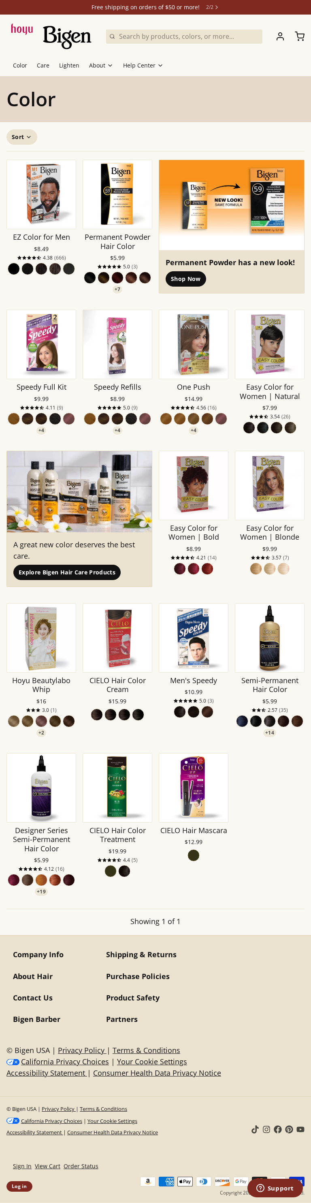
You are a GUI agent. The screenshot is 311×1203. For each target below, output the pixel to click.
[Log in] (277, 36)
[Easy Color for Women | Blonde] (270, 485)
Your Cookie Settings (152, 1061)
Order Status (81, 1166)
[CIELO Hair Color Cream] (117, 638)
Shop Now (186, 279)
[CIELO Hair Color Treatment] (117, 788)
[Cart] (296, 36)
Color (20, 65)
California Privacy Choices (65, 1061)
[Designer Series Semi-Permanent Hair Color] (41, 788)
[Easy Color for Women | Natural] (270, 344)
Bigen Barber (36, 1019)
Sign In (22, 1166)
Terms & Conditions (146, 1050)
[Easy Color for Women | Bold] (193, 485)
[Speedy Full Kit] (41, 344)
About (97, 65)
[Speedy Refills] (117, 344)
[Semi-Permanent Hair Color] (270, 638)
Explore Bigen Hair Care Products (67, 572)
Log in (19, 1186)
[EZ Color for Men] (41, 194)
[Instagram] (266, 1129)
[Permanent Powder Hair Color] (117, 194)
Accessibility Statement (46, 1073)
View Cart (47, 1166)
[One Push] (193, 344)
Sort (18, 137)
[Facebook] (278, 1129)
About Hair (33, 976)
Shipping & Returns (141, 954)
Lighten (69, 65)
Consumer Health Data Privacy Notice (157, 1073)
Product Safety (133, 997)
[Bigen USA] (51, 36)
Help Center (139, 65)
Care (43, 65)
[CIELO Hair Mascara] (193, 788)
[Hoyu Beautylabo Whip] (41, 638)
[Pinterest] (289, 1129)
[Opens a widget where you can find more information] (275, 1189)
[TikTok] (255, 1129)
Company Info (38, 954)
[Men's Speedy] (193, 638)
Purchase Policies (138, 976)
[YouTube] (300, 1129)
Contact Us (33, 997)
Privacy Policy (82, 1050)
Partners (122, 1019)
